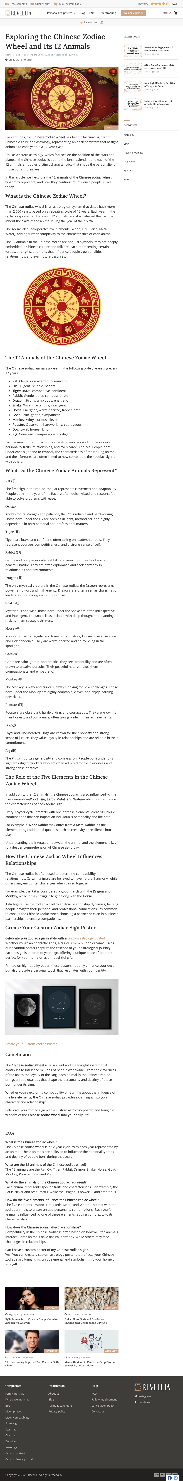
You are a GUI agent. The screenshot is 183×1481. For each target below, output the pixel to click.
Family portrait (14, 1393)
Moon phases (13, 1411)
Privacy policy (56, 1411)
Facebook (144, 1402)
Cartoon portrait (15, 1453)
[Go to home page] (18, 13)
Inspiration (129, 161)
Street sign (11, 1423)
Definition (11, 1441)
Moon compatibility (17, 1417)
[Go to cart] (176, 13)
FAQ (91, 13)
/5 (158, 3)
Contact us (98, 1411)
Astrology (111, 127)
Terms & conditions (60, 1405)
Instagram (144, 1396)
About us (53, 1393)
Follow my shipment (104, 1399)
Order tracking (107, 13)
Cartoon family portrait (19, 1459)
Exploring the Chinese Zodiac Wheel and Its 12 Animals (51, 54)
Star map (10, 1429)
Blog (82, 13)
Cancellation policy (103, 1405)
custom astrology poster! (86, 938)
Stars (126, 179)
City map (10, 1435)
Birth (126, 143)
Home (8, 54)
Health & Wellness (133, 152)
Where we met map (17, 1399)
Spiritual (128, 170)
